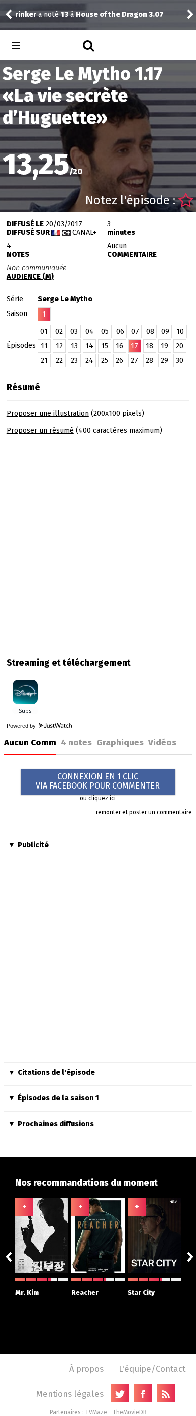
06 (120, 331)
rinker (25, 14)
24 (89, 360)
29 (164, 360)
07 (135, 331)
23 (74, 360)
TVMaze (96, 1412)
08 (150, 331)
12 (59, 346)
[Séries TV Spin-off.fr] (56, 46)
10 (180, 331)
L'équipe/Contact (152, 1369)
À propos (86, 1369)
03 (74, 331)
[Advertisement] (98, 543)
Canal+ (84, 232)
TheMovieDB (130, 1412)
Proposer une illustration (48, 413)
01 (44, 331)
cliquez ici (102, 798)
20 (179, 346)
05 (105, 331)
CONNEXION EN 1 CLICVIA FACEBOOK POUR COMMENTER (98, 781)
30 (179, 360)
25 (104, 360)
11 (44, 346)
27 (134, 360)
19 (164, 346)
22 (59, 360)
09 (165, 331)
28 (149, 360)
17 (134, 346)
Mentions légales (70, 1394)
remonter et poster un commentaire (144, 812)
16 (119, 346)
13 (74, 346)
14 (89, 346)
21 (44, 360)
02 (59, 331)
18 (149, 346)
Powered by (22, 726)
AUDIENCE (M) (30, 276)
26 (119, 360)
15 (104, 346)
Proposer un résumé (40, 430)
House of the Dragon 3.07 (120, 14)
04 (89, 331)
